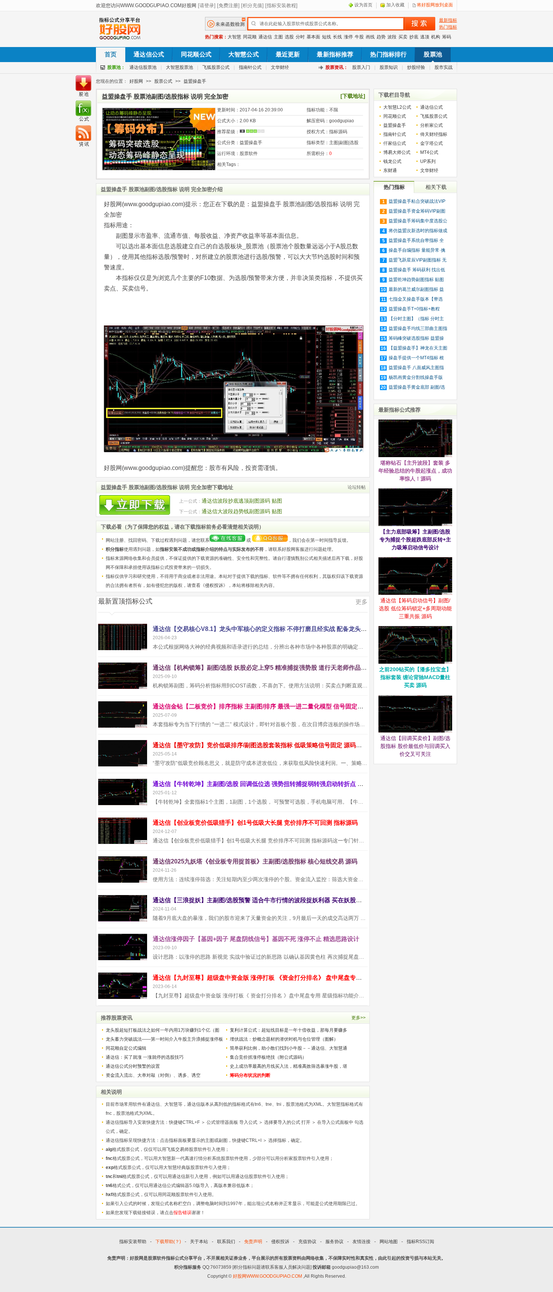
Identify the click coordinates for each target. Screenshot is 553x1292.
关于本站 (199, 1241)
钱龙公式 (392, 161)
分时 (300, 37)
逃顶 (424, 37)
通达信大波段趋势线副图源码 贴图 (242, 511)
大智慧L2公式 (397, 107)
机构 (435, 37)
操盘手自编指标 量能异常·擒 (417, 250)
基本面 (313, 37)
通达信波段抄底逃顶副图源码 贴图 (242, 501)
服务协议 (334, 1241)
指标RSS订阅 (420, 1241)
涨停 (348, 37)
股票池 (433, 54)
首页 (111, 54)
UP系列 (428, 161)
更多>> (358, 1017)
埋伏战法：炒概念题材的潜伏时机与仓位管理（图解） (284, 1039)
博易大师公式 (396, 152)
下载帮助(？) (168, 1241)
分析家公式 (431, 125)
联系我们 (226, 1241)
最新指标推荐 (335, 54)
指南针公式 (250, 67)
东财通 (390, 170)
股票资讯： (336, 67)
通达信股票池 (142, 67)
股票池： (116, 67)
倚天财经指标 (433, 134)
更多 (362, 602)
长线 (337, 37)
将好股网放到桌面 (435, 5)
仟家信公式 (394, 143)
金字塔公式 (431, 143)
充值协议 (307, 1241)
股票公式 (163, 81)
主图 (278, 37)
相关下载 (436, 187)
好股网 (136, 81)
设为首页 (363, 5)
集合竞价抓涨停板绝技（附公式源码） (268, 1057)
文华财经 (280, 67)
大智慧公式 (243, 54)
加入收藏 (395, 5)
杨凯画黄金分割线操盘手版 (416, 377)
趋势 (381, 37)
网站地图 (389, 1241)
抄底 (413, 37)
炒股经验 (416, 67)
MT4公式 (429, 152)
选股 (289, 37)
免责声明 (253, 1241)
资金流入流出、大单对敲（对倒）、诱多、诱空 (153, 1075)
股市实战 (443, 67)
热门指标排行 (388, 54)
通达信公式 (149, 54)
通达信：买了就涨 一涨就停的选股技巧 (145, 1057)
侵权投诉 (214, 585)
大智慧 (234, 37)
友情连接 (361, 1241)
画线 (370, 37)
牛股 (359, 37)
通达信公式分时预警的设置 (133, 1066)
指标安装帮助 (132, 1241)
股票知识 (389, 67)
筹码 (446, 37)
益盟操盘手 (195, 81)
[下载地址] (352, 96)
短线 (326, 37)
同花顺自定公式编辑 (126, 1048)
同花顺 (250, 37)
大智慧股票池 (179, 67)
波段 (392, 37)
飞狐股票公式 (215, 67)
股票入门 (361, 67)
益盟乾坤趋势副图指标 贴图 (416, 279)
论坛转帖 (357, 487)
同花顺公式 (196, 54)
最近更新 (288, 54)
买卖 (402, 37)
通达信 (265, 37)
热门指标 (448, 27)
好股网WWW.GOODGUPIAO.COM (268, 1276)
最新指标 (448, 20)
